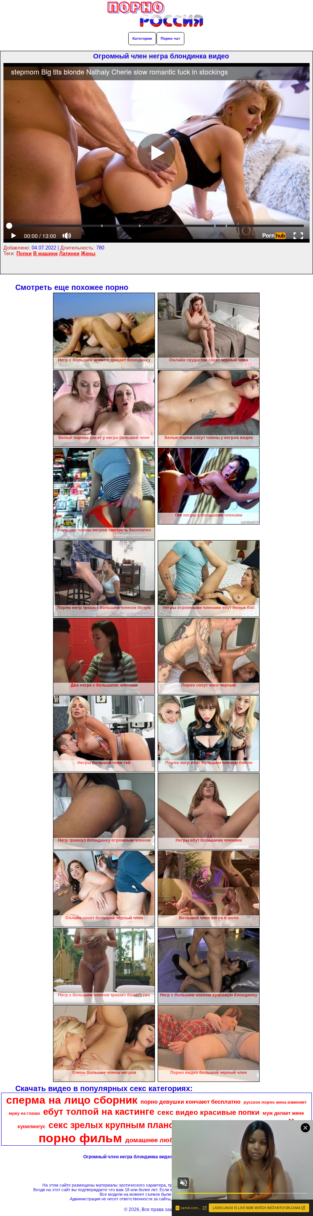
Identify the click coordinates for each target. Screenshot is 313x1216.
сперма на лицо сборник (71, 1100)
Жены (88, 253)
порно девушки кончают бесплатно (190, 1102)
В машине (45, 253)
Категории (142, 38)
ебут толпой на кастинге (98, 1111)
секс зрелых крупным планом (114, 1125)
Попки (24, 253)
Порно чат (170, 38)
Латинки (69, 253)
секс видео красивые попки (208, 1112)
